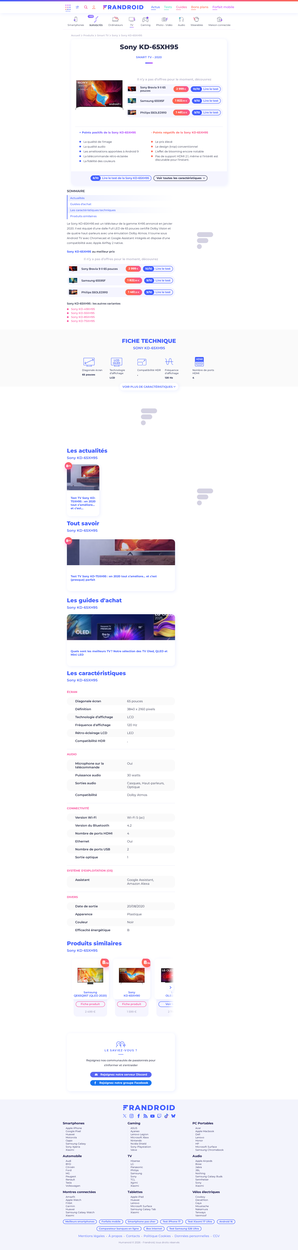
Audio (197, 1156)
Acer (198, 1128)
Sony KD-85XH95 (83, 317)
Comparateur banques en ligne (119, 1228)
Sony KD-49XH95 (83, 309)
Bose (198, 1164)
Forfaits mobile (111, 1221)
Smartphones (74, 1123)
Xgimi (134, 1182)
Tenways (200, 1212)
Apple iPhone (74, 1128)
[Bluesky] (173, 1116)
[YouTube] (152, 1116)
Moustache (202, 1206)
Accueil (75, 35)
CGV (216, 1236)
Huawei (70, 1134)
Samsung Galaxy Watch (80, 1212)
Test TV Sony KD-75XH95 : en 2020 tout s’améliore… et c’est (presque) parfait (83, 503)
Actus (155, 7)
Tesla (69, 1182)
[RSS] (145, 1116)
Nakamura (201, 1209)
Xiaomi (70, 1149)
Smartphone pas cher (141, 1221)
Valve (134, 1149)
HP (197, 1143)
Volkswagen (73, 1185)
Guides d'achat (80, 204)
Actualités (77, 198)
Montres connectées (79, 1192)
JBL (197, 1170)
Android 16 (226, 1221)
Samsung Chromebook (209, 1149)
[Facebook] (138, 1116)
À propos (115, 1236)
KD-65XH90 (132, 995)
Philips (135, 1170)
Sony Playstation (141, 1146)
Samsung (136, 1173)
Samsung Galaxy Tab (143, 1209)
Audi (68, 1160)
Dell (197, 1134)
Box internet (154, 1228)
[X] (124, 1116)
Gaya (198, 1203)
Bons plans (199, 7)
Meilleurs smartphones (79, 1221)
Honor (199, 1140)
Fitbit (69, 1203)
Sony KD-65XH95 (79, 251)
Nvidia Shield (138, 1143)
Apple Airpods (203, 1160)
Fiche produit (90, 1004)
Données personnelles (192, 1236)
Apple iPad (137, 1196)
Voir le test (173, 1004)
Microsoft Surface (206, 1146)
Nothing (200, 1173)
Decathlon (201, 1199)
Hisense (135, 1160)
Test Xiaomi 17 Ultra (200, 1221)
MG (68, 1173)
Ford (68, 1170)
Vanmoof (200, 1215)
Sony (115, 35)
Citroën (70, 1167)
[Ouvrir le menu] (68, 7)
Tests (168, 7)
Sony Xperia (73, 1146)
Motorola (71, 1137)
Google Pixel (73, 1131)
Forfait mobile (223, 7)
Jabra (198, 1167)
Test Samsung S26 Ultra (184, 1228)
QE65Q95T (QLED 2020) (90, 995)
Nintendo (136, 1140)
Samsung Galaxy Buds (208, 1176)
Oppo (69, 1140)
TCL (133, 1179)
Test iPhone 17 (172, 1221)
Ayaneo (135, 1131)
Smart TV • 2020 (149, 57)
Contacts (133, 1236)
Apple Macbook (204, 1131)
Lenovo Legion (139, 1134)
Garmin (70, 1206)
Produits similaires (83, 216)
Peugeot (71, 1176)
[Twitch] (159, 1116)
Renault (70, 1179)
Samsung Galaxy (76, 1143)
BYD (68, 1164)
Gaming (134, 1123)
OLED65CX (173, 995)
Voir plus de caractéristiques (147, 386)
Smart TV (103, 35)
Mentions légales (91, 1236)
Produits (88, 35)
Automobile (72, 1156)
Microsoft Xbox (140, 1137)
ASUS (134, 1128)
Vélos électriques (206, 1192)
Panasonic (137, 1167)
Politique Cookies (157, 1236)
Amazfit (70, 1196)
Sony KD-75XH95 (83, 321)
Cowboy (200, 1196)
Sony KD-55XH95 (83, 313)
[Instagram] (131, 1116)
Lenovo (199, 1137)
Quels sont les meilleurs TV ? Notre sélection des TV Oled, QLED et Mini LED (119, 653)
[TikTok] (166, 1116)
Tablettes (135, 1192)
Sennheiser (202, 1179)
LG (132, 1164)
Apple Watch (73, 1199)
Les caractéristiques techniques (93, 210)
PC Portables (202, 1123)
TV (130, 1156)
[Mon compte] (94, 7)
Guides (181, 7)
